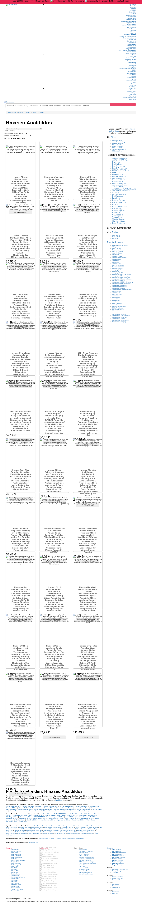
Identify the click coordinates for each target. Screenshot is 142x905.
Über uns (115, 893)
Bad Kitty (117, 164)
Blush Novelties (119, 206)
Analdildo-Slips (117, 256)
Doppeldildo (15, 862)
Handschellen (131, 77)
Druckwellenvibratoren (129, 26)
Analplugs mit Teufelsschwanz (121, 289)
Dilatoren (133, 32)
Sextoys (116, 849)
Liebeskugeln (132, 16)
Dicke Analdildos (117, 143)
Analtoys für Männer (68, 838)
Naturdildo (14, 869)
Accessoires (132, 88)
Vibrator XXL (15, 891)
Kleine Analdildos (117, 148)
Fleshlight (133, 33)
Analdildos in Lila (24, 827)
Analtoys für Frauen (55, 838)
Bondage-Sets (131, 73)
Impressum (115, 892)
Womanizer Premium (85, 872)
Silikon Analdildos (80, 827)
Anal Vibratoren (117, 303)
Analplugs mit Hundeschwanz (121, 277)
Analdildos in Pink (37, 827)
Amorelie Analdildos (87, 833)
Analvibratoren (117, 305)
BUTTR (116, 213)
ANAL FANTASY (120, 160)
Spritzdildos (132, 12)
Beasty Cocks (119, 200)
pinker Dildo (82, 865)
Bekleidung (132, 99)
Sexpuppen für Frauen (128, 21)
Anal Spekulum (117, 253)
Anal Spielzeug (117, 294)
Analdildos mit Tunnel (63, 832)
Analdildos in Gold (11, 827)
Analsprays (115, 296)
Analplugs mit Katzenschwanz (121, 279)
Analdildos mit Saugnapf (34, 830)
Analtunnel (115, 302)
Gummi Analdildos (86, 829)
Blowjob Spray (131, 91)
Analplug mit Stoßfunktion (120, 320)
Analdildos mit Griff (12, 832)
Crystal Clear (118, 219)
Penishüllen (132, 39)
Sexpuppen (131, 44)
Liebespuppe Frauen (18, 865)
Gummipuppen (131, 45)
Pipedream (117, 182)
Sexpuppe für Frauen (18, 877)
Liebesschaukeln (130, 59)
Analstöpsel (116, 300)
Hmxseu (13, 806)
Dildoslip (14, 858)
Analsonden (116, 292)
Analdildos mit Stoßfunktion (85, 830)
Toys (116, 851)
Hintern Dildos (116, 237)
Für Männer (132, 29)
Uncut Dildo (15, 886)
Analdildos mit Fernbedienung (28, 832)
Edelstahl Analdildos (45, 829)
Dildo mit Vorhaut (16, 857)
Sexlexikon (115, 886)
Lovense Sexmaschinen (86, 858)
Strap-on (133, 13)
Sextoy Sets (132, 67)
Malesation (117, 174)
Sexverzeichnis (117, 880)
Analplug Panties (117, 268)
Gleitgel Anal (116, 247)
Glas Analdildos (93, 827)
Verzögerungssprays (129, 97)
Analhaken (115, 260)
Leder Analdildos (19, 830)
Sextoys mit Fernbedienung (127, 68)
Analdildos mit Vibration (47, 832)
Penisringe (132, 42)
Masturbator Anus (118, 250)
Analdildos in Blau (75, 826)
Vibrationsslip (15, 887)
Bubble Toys (118, 211)
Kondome (133, 94)
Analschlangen (117, 291)
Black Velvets (119, 202)
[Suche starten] (123, 104)
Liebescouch (132, 64)
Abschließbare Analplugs (120, 245)
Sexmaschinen (131, 19)
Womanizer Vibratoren (86, 874)
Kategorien (110, 848)
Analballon (115, 254)
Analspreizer (116, 297)
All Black (119, 158)
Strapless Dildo (16, 884)
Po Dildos (115, 238)
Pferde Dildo (15, 871)
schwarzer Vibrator (84, 869)
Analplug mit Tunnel (118, 318)
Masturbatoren (130, 35)
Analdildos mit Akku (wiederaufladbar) (84, 832)
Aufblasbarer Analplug (119, 314)
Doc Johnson (118, 166)
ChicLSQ (117, 217)
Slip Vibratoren (131, 27)
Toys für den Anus (115, 242)
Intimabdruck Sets (130, 58)
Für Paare (133, 55)
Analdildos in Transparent (91, 826)
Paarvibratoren (131, 61)
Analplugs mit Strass (118, 288)
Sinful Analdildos (47, 833)
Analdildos (133, 10)
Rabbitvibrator (15, 874)
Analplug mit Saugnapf (119, 317)
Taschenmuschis (131, 48)
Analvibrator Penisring (119, 306)
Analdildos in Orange (61, 826)
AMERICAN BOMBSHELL (124, 189)
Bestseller (133, 6)
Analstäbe (115, 299)
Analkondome (116, 263)
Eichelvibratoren (131, 51)
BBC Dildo (14, 852)
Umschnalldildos (131, 15)
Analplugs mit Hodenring (120, 276)
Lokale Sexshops (117, 877)
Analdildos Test (33, 842)
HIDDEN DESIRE (120, 170)
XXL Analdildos (117, 151)
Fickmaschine (83, 849)
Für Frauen (132, 4)
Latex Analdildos (59, 829)
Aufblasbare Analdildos (68, 830)
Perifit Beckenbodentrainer (87, 863)
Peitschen (133, 85)
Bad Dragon (118, 196)
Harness (133, 79)
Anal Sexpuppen (117, 251)
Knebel (134, 82)
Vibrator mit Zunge (17, 889)
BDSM (134, 70)
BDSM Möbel (132, 71)
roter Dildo (82, 866)
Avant (115, 192)
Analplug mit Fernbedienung (121, 315)
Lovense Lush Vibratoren (87, 857)
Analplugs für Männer (119, 273)
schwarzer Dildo (84, 868)
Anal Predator (121, 190)
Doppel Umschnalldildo (18, 860)
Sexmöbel (132, 62)
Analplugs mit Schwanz (119, 286)
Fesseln (133, 76)
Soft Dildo (14, 880)
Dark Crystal (118, 223)
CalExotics (117, 215)
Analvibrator (15, 849)
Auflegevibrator (16, 851)
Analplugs (133, 7)
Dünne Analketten (118, 311)
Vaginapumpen (131, 22)
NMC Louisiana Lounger (86, 862)
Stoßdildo (14, 881)
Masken (133, 84)
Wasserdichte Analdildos (51, 830)
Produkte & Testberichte (120, 869)
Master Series (119, 176)
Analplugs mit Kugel (118, 280)
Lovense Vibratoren (85, 860)
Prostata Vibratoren (130, 53)
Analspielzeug (43, 838)
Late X (116, 172)
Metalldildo (14, 866)
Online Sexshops (117, 878)
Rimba (119, 183)
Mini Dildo (14, 868)
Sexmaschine (15, 875)
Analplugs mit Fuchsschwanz (121, 274)
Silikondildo (15, 878)
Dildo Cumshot (16, 854)
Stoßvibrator (15, 883)
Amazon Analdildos (34, 833)
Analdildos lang (11, 833)
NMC (118, 178)
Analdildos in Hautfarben (52, 827)
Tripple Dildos (80, 838)
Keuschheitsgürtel (130, 80)
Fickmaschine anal (118, 267)
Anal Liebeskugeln (118, 265)
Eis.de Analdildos (59, 833)
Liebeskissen (132, 65)
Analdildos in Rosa (67, 827)
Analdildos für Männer (119, 257)
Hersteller (121, 155)
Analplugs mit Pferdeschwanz (121, 283)
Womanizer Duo (84, 871)
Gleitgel (133, 93)
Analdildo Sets (117, 140)
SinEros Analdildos (73, 833)
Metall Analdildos (32, 829)
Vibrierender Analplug (119, 321)
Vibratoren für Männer (127, 50)
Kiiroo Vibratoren (84, 854)
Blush (115, 204)
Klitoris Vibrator (16, 863)
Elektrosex (133, 74)
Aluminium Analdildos (72, 829)
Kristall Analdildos (19, 829)
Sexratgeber (116, 887)
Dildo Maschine (16, 855)
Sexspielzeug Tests (118, 871)
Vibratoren (131, 24)
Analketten (115, 262)
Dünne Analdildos (118, 145)
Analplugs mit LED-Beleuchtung (122, 282)
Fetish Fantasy (119, 168)
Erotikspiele (132, 56)
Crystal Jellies (119, 221)
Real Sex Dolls (131, 47)
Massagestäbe (131, 18)
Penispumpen (131, 41)
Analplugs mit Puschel (119, 285)
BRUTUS (117, 209)
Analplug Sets (116, 270)
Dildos (133, 9)
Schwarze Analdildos (34, 826)
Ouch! (118, 180)
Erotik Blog (115, 884)
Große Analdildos (117, 146)
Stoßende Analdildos (119, 149)
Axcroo (119, 194)
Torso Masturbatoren (129, 38)
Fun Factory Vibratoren (86, 851)
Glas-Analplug (83, 852)
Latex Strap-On (83, 855)
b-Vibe (116, 162)
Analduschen (132, 90)
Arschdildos (116, 235)
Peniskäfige (132, 87)
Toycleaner (132, 96)
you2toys (119, 185)
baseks (116, 198)
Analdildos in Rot (47, 826)
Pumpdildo (14, 872)
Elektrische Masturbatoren (128, 36)
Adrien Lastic (118, 187)
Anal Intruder (116, 248)
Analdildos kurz (22, 833)
